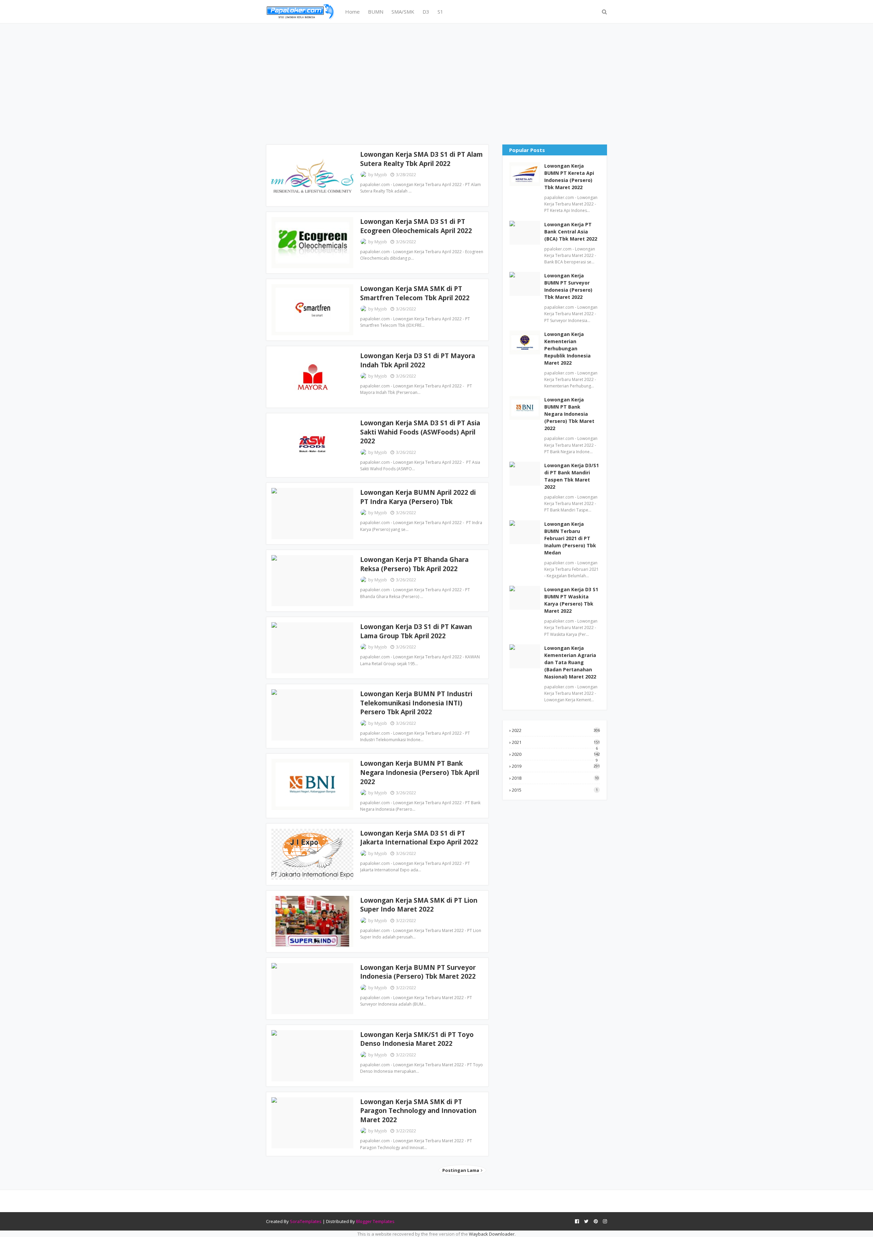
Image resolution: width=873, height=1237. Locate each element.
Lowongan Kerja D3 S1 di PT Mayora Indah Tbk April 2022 (417, 360)
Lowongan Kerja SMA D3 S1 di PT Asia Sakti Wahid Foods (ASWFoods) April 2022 (420, 431)
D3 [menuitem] (426, 11)
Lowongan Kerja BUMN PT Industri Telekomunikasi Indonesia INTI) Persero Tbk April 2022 (416, 702)
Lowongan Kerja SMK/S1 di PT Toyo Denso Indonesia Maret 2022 (417, 1039)
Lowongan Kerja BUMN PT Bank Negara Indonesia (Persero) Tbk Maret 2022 (569, 413)
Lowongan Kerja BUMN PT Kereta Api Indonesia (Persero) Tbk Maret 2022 (569, 176)
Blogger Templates (375, 1221)
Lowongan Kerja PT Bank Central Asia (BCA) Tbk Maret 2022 (570, 231)
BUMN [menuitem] (375, 11)
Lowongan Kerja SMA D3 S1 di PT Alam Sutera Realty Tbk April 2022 (421, 159)
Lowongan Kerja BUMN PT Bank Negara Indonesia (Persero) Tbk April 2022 (419, 772)
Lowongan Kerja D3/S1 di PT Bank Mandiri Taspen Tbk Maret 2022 (571, 476)
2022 (556, 730)
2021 (556, 742)
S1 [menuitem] (440, 11)
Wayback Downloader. (492, 1234)
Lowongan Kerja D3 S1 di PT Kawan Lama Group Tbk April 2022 (416, 631)
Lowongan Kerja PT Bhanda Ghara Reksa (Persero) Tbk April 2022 (414, 564)
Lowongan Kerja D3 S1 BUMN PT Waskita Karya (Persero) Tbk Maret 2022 (571, 600)
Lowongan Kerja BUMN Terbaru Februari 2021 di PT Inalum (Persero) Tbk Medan (570, 538)
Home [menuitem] (352, 11)
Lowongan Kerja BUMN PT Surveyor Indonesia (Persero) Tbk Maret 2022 (418, 972)
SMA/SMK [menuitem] (402, 11)
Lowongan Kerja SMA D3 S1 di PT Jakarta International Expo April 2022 (419, 838)
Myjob (380, 174)
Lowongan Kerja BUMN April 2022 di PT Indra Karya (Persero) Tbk (418, 497)
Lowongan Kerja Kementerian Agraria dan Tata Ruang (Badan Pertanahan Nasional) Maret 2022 (570, 662)
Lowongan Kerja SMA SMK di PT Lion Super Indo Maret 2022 (418, 905)
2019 (556, 766)
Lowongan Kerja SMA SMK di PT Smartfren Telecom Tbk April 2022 (415, 293)
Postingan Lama (461, 1170)
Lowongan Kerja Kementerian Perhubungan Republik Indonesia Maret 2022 (567, 348)
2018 (555, 778)
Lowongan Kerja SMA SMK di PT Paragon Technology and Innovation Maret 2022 (418, 1110)
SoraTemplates (306, 1221)
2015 (555, 790)
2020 (556, 754)
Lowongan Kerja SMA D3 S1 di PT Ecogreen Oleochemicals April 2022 (416, 226)
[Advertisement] (436, 83)
